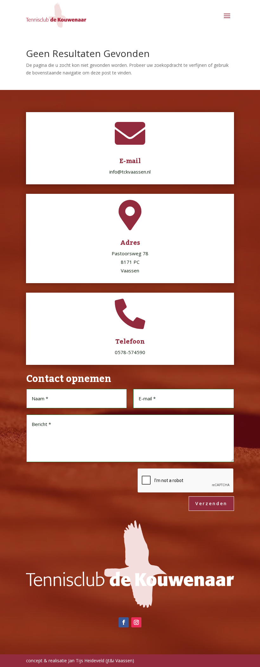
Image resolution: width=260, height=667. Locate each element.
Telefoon (130, 341)
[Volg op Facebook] (124, 622)
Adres (130, 243)
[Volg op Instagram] (136, 622)
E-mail (130, 161)
